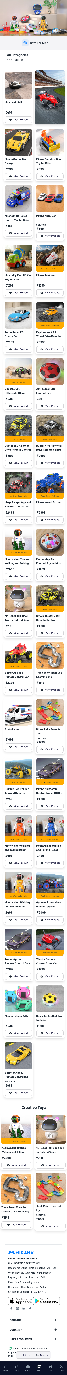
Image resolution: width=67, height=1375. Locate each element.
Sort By (44, 1355)
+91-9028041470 (37, 1291)
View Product (21, 119)
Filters (26, 1355)
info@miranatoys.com (27, 1282)
